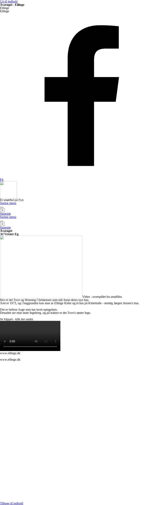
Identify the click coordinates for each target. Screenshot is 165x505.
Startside (5, 213)
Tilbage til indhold (11, 503)
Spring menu (8, 203)
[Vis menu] (1, 207)
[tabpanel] (82, 232)
